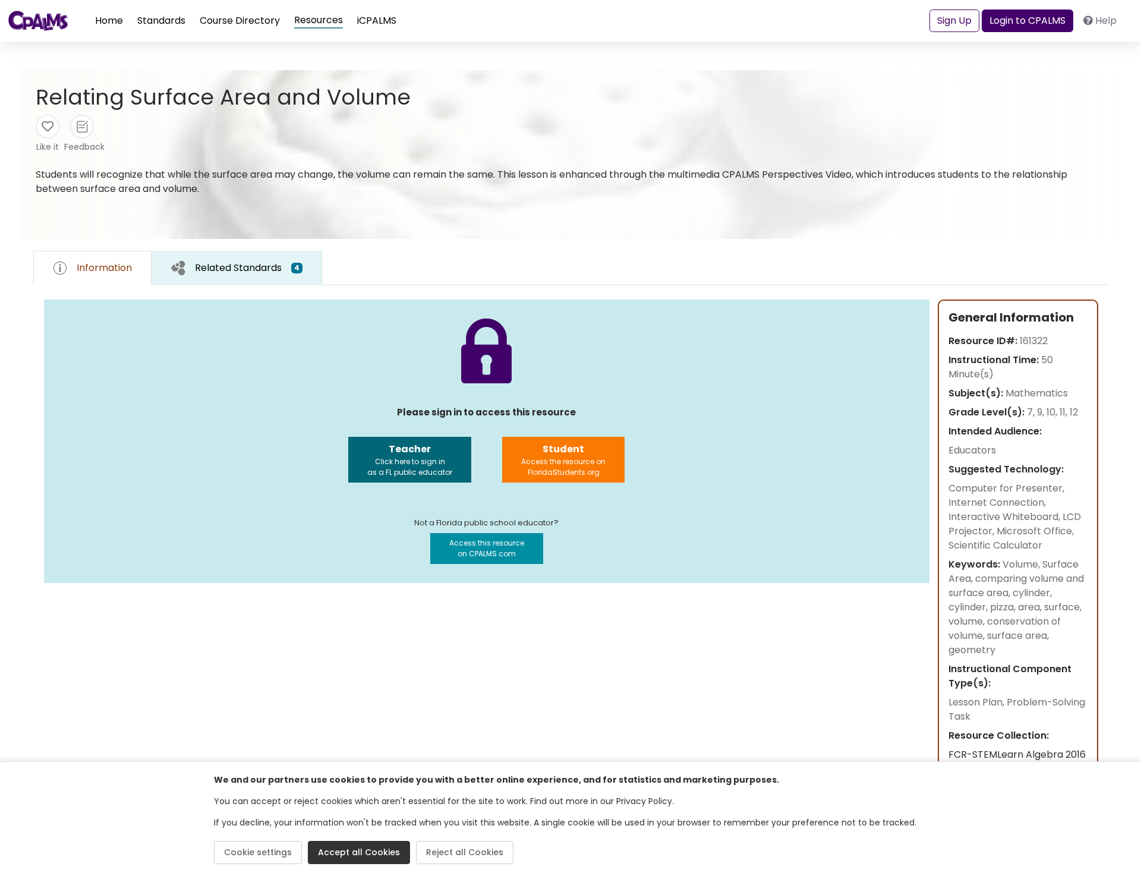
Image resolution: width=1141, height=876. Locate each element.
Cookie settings (258, 852)
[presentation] (237, 268)
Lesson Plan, (977, 702)
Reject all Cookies (464, 852)
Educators (972, 450)
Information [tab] (104, 268)
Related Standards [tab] (247, 268)
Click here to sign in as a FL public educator (409, 459)
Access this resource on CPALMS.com (486, 548)
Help (1106, 20)
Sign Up (954, 20)
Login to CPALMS (1027, 20)
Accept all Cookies (359, 852)
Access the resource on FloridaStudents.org (563, 459)
